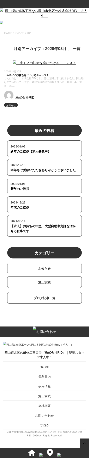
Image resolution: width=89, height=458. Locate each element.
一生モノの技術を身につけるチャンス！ (26, 75)
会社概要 (44, 405)
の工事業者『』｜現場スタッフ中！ (44, 354)
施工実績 (44, 282)
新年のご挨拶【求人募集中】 (31, 151)
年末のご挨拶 (20, 207)
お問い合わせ (44, 415)
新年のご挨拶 (20, 188)
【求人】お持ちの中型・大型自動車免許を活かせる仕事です (43, 228)
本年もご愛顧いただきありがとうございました (43, 170)
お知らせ (11, 105)
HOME (44, 366)
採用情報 (44, 386)
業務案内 (44, 376)
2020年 (20, 33)
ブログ (44, 425)
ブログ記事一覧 (44, 298)
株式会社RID (25, 97)
